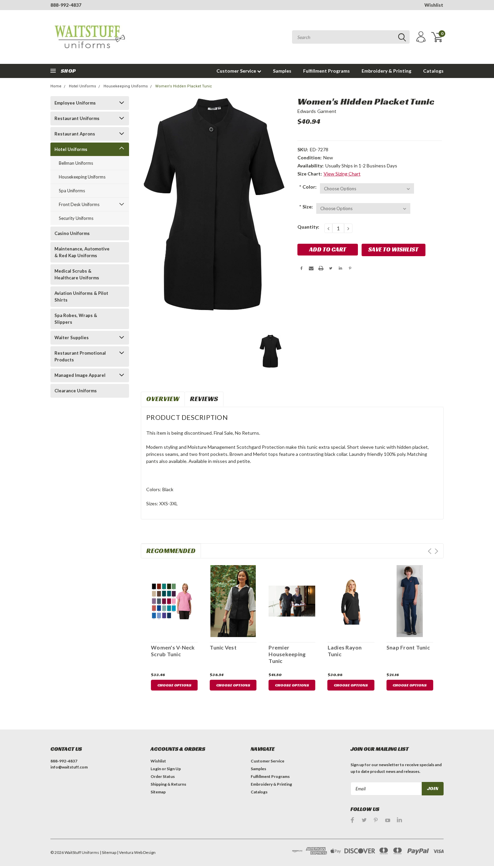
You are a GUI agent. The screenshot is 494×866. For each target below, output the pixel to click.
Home (55, 86)
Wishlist (433, 5)
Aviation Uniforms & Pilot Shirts (81, 296)
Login (156, 768)
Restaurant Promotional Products (80, 356)
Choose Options (174, 684)
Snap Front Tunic (408, 647)
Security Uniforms (76, 218)
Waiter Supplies (71, 337)
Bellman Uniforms (76, 163)
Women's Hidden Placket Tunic (183, 86)
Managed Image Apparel (80, 375)
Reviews (204, 398)
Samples (282, 71)
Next (436, 551)
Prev (429, 551)
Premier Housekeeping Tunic (287, 654)
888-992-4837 (65, 5)
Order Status (163, 776)
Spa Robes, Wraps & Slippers (75, 319)
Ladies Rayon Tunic (345, 650)
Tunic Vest (223, 647)
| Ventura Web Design (136, 852)
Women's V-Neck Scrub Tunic (173, 650)
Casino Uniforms (72, 233)
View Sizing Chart (342, 173)
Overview (162, 398)
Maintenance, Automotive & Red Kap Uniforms (82, 252)
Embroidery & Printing (386, 71)
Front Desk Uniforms (79, 204)
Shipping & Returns (168, 784)
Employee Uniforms (75, 103)
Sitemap (158, 791)
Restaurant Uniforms (76, 118)
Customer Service (236, 71)
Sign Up (174, 768)
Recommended (171, 550)
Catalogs (433, 71)
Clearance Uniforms (75, 390)
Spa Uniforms (72, 190)
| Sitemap (108, 852)
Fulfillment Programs (326, 71)
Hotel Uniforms (82, 86)
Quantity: (308, 227)
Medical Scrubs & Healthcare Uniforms (76, 274)
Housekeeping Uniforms (126, 86)
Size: (306, 206)
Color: (308, 187)
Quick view (174, 599)
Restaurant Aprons (74, 133)
